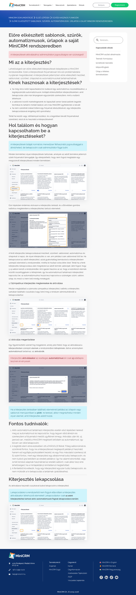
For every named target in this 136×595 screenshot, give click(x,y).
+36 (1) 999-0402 (18, 570)
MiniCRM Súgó (54, 570)
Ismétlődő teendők (104, 63)
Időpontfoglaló (102, 67)
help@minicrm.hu (18, 574)
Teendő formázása (104, 59)
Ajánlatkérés (71, 5)
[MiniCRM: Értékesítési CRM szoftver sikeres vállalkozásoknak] (16, 5)
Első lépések (43, 18)
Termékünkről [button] (34, 5)
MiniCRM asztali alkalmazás (108, 54)
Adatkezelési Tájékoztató (77, 573)
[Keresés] (97, 40)
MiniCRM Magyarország (111, 570)
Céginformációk (74, 570)
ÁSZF (70, 577)
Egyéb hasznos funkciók (66, 18)
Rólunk (81, 5)
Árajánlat (52, 566)
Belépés (101, 5)
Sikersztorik (60, 5)
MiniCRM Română (109, 566)
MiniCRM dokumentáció (21, 18)
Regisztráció (120, 5)
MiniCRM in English (109, 562)
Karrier (70, 566)
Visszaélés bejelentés (76, 580)
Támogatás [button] (47, 5)
